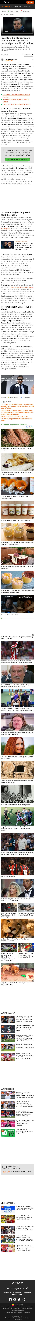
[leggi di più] (32, 60)
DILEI (19, 1308)
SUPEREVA (21, 1310)
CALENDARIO (17, 6)
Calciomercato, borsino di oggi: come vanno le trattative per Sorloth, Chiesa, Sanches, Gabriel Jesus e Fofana (17, 406)
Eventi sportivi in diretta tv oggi (21, 1171)
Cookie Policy (27, 1312)
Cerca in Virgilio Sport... (16, 1288)
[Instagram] (23, 1300)
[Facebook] (10, 1300)
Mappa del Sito (27, 1292)
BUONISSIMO (15, 1310)
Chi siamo (7, 1312)
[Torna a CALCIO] (2, 6)
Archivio (20, 1294)
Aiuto (23, 1313)
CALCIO (6, 15)
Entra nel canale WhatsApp (18, 159)
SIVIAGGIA (23, 1308)
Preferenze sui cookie (15, 1313)
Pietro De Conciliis (11, 59)
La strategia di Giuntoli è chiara (22, 287)
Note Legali (14, 1312)
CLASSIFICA (28, 6)
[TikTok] (19, 1300)
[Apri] (2, 2)
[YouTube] (14, 1300)
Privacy (20, 1312)
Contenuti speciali (8, 1292)
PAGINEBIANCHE (6, 1308)
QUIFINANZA (29, 1308)
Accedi (30, 2)
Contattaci (18, 1292)
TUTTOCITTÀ (14, 1308)
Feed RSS (14, 1294)
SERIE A (12, 15)
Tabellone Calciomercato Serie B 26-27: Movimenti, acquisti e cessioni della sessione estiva (16, 419)
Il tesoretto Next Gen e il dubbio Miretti (16, 104)
